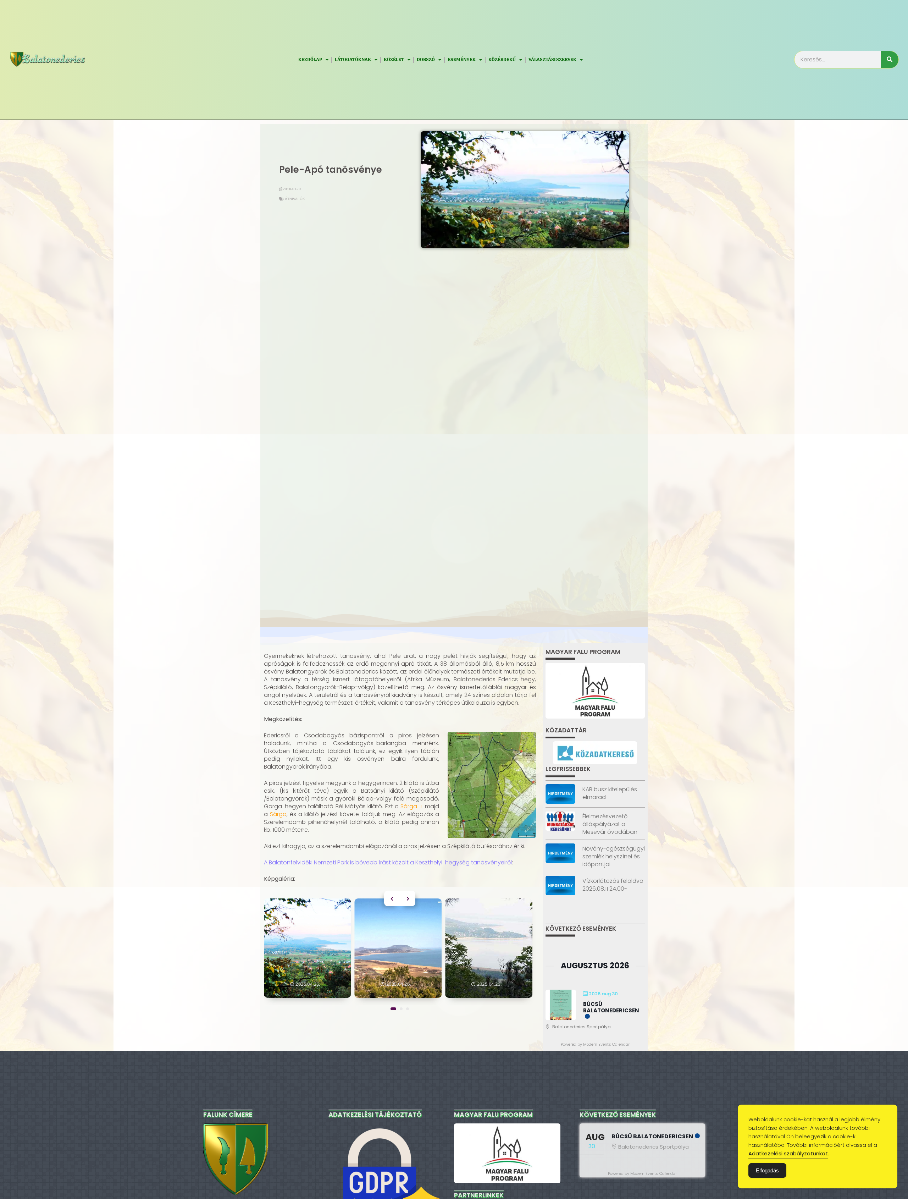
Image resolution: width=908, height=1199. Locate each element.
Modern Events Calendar (606, 1044)
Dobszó (426, 59)
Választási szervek (552, 59)
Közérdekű (502, 59)
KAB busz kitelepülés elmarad (609, 793)
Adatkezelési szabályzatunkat (788, 1153)
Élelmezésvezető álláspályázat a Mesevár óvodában (609, 824)
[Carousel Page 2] (401, 1008)
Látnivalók (294, 199)
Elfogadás (767, 1170)
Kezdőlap (310, 59)
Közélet (394, 59)
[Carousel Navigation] (400, 898)
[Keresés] (889, 59)
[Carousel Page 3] (407, 1008)
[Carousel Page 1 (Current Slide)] (393, 1008)
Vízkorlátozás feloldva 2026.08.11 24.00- (612, 885)
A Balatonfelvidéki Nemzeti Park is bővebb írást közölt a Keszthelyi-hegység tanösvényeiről (388, 862)
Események (462, 59)
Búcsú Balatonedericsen (611, 1007)
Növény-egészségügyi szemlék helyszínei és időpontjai (613, 856)
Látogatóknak (353, 59)
